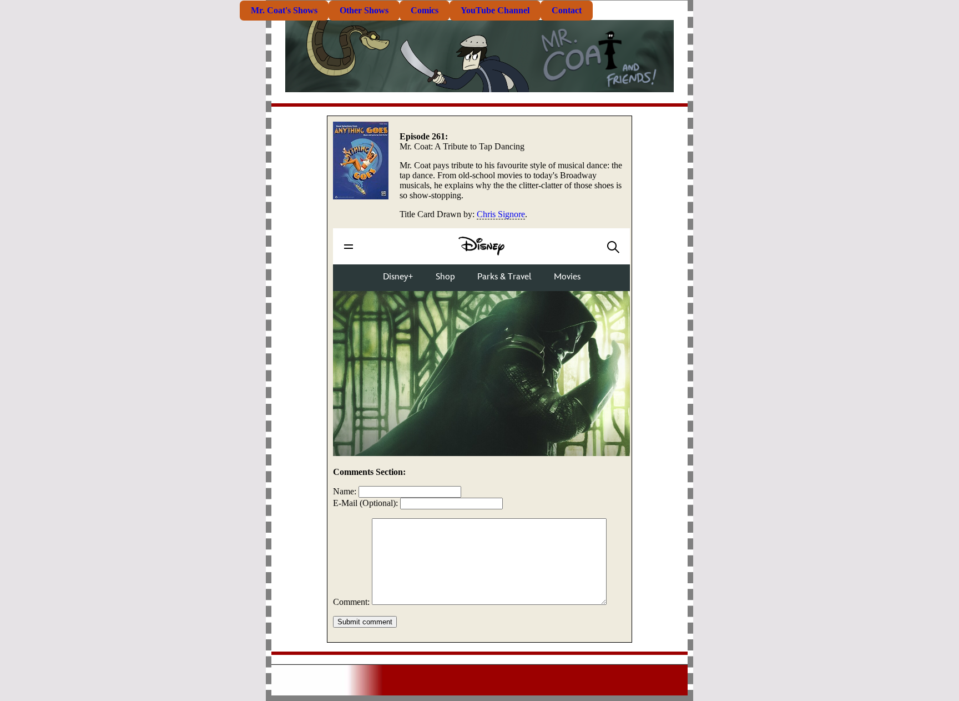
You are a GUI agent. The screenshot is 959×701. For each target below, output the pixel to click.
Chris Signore (501, 214)
